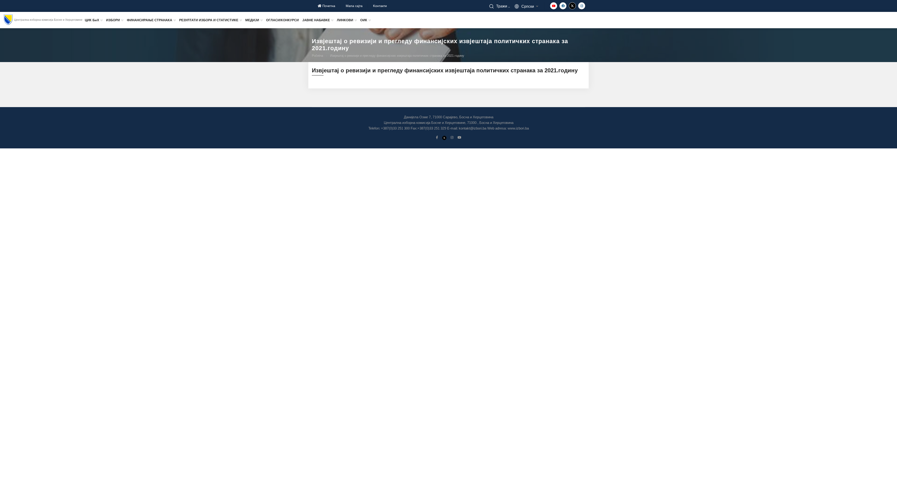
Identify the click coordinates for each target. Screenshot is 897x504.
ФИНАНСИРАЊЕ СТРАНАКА (149, 20)
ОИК (363, 20)
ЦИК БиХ (92, 20)
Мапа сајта (354, 6)
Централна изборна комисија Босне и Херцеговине (48, 19)
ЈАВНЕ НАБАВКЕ (316, 20)
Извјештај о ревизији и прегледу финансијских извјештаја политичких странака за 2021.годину (397, 55)
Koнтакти (380, 6)
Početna (317, 55)
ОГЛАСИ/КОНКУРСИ (282, 20)
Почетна (328, 6)
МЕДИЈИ (252, 20)
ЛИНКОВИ (345, 20)
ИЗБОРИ (113, 20)
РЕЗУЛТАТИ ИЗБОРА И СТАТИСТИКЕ (208, 20)
